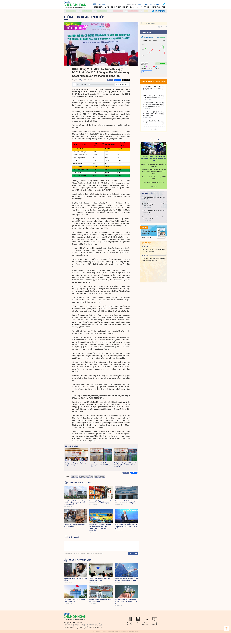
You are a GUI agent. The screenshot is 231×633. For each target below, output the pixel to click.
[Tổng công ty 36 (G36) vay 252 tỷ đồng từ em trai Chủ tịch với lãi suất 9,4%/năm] (126, 570)
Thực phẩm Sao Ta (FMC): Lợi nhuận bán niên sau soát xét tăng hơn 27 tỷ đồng (126, 502)
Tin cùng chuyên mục (80, 483)
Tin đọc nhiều (160, 81)
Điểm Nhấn (154, 139)
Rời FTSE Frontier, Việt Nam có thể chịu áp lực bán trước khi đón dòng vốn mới (153, 159)
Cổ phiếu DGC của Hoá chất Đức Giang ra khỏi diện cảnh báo (100, 600)
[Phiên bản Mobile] (166, 4)
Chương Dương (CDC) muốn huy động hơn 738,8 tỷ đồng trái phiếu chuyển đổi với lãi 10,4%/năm (75, 503)
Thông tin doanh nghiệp (119, 7)
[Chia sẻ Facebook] (160, 4)
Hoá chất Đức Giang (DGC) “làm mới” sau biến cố (75, 579)
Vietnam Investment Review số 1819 (149, 232)
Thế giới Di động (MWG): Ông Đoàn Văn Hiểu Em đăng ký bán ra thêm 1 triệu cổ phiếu (126, 526)
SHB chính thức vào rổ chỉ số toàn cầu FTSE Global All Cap (74, 600)
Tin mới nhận (146, 81)
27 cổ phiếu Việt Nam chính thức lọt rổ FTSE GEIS (153, 178)
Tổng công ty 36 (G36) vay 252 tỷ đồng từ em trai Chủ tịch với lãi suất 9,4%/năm (126, 579)
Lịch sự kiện (146, 243)
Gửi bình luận (133, 553)
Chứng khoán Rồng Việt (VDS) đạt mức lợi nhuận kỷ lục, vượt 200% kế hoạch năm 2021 (125, 465)
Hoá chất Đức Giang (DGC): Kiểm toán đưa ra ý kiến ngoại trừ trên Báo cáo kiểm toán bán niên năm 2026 (153, 104)
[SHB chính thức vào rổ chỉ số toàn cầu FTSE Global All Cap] (75, 591)
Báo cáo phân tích (149, 193)
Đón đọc (144, 227)
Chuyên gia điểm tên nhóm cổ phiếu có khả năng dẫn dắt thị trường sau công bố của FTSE (154, 171)
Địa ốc (132, 7)
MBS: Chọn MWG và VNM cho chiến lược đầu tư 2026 (153, 218)
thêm (163, 7)
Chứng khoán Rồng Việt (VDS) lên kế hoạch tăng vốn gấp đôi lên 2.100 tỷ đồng (100, 465)
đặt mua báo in (101, 4)
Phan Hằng (79, 80)
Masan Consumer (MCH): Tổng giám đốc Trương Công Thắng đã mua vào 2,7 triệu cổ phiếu (153, 113)
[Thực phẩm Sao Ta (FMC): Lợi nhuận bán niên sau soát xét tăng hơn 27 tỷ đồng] (126, 492)
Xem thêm (154, 129)
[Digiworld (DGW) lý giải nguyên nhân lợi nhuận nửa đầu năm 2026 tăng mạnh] (101, 492)
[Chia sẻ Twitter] (163, 4)
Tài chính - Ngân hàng (152, 7)
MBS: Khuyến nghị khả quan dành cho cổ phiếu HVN (154, 204)
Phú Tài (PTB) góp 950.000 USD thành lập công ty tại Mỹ (74, 525)
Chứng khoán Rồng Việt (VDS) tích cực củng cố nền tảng (76, 464)
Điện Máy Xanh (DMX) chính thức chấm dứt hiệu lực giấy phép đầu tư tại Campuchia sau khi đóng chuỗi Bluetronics (100, 527)
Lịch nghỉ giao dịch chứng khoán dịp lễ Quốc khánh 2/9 (153, 165)
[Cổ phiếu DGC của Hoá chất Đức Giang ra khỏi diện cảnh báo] (101, 591)
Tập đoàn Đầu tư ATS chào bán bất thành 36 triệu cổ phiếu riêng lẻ (153, 96)
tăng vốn (102, 476)
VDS (92, 476)
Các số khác (147, 238)
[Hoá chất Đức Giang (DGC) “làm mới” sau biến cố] (75, 570)
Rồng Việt (81, 476)
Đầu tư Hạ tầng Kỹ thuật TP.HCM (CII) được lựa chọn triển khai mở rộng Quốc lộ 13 (153, 88)
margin (96, 476)
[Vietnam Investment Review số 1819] (161, 233)
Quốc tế (139, 7)
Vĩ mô (107, 7)
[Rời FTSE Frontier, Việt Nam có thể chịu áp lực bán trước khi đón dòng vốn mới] (153, 148)
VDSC (87, 476)
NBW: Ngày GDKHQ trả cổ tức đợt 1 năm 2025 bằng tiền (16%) (153, 250)
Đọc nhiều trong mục (80, 560)
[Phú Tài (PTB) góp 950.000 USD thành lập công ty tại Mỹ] (75, 516)
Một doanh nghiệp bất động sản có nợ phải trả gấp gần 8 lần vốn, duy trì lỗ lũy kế (126, 601)
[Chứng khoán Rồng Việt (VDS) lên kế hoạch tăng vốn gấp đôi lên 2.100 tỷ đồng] (101, 454)
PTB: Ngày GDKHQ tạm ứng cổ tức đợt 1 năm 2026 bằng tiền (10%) (153, 259)
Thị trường (146, 32)
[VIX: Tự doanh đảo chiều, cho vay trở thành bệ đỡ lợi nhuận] (101, 570)
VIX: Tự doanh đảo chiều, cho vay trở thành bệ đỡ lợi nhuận (99, 579)
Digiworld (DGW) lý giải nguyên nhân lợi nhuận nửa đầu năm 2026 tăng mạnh (100, 502)
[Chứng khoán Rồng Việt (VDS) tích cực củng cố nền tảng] (76, 454)
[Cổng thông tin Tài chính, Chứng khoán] (75, 4)
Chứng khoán (98, 7)
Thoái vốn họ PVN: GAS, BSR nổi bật (154, 182)
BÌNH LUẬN (74, 537)
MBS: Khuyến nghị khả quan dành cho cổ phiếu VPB (154, 211)
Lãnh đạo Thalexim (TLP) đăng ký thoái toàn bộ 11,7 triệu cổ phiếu (152, 122)
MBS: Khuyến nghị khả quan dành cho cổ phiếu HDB (154, 198)
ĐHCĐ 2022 (75, 476)
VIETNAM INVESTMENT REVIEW (152, 4)
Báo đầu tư (140, 4)
